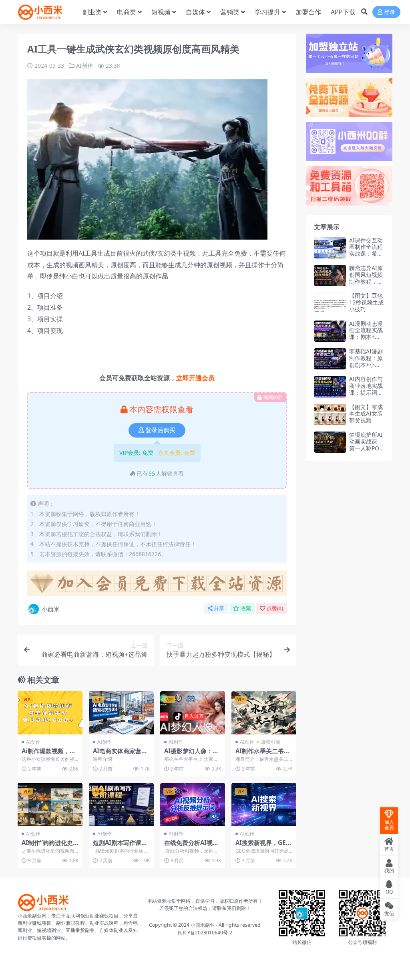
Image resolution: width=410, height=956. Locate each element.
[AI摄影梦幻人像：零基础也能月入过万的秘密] (192, 712)
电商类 (126, 12)
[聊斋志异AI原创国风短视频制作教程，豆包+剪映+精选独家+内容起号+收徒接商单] (330, 275)
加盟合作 (308, 12)
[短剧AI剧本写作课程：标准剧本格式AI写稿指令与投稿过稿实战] (121, 804)
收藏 (246, 608)
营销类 (229, 12)
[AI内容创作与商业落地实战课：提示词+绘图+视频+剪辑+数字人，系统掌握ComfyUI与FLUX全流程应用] (330, 386)
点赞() (275, 608)
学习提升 (267, 12)
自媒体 (195, 12)
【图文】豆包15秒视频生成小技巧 (366, 302)
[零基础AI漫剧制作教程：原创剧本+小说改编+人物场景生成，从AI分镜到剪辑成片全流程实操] (330, 358)
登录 (389, 12)
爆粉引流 (270, 741)
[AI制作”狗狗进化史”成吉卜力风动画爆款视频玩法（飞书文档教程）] (50, 804)
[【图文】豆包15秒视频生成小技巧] (330, 303)
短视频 (161, 12)
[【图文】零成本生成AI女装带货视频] (330, 414)
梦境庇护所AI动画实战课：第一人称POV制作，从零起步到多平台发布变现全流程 (366, 451)
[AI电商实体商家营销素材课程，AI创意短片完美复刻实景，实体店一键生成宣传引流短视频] (121, 712)
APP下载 (343, 12)
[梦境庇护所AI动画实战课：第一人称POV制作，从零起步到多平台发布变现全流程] (330, 442)
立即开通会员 (195, 377)
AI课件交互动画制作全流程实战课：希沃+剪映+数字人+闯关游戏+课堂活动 (366, 257)
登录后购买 (160, 430)
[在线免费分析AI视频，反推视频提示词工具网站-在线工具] (192, 804)
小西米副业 (203, 925)
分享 (219, 608)
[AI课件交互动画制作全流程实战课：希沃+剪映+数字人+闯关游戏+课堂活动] (330, 247)
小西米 (51, 609)
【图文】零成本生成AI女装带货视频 (366, 413)
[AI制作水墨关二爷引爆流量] (263, 712)
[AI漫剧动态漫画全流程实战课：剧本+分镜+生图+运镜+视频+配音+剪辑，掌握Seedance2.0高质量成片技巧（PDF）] (330, 331)
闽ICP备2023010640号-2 (205, 932)
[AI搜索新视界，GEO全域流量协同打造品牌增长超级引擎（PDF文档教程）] (263, 804)
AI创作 (84, 65)
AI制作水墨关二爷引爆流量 (262, 754)
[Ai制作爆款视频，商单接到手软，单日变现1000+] (50, 712)
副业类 (92, 12)
